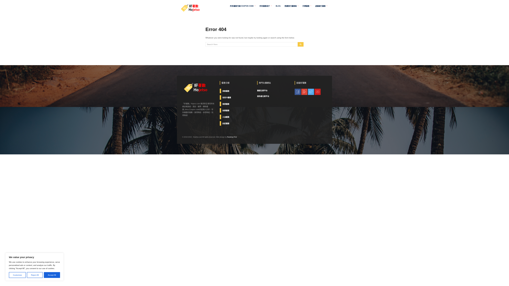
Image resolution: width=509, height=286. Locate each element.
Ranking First (232, 137)
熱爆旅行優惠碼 (291, 6)
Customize (17, 275)
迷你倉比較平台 (263, 96)
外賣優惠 (305, 6)
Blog (278, 6)
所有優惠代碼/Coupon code (242, 6)
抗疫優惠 (225, 123)
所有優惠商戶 (265, 6)
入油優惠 (225, 117)
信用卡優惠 (226, 98)
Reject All (35, 275)
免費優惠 (225, 110)
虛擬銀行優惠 (320, 6)
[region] (34, 267)
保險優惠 (225, 91)
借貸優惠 (225, 104)
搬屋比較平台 (262, 90)
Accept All (52, 275)
